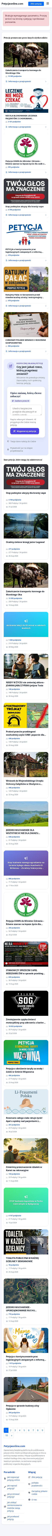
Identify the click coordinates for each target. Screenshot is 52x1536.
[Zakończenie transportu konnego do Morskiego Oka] (26, 63)
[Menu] (47, 3)
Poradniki (9, 1472)
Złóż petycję (36, 4)
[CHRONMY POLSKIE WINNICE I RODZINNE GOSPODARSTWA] (26, 333)
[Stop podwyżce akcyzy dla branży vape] (26, 198)
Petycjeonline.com (12, 3)
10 (6, 1435)
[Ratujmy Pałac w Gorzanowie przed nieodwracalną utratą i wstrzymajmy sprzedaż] (26, 288)
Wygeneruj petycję (26, 431)
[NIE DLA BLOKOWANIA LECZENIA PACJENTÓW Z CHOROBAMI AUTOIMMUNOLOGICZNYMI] (26, 109)
